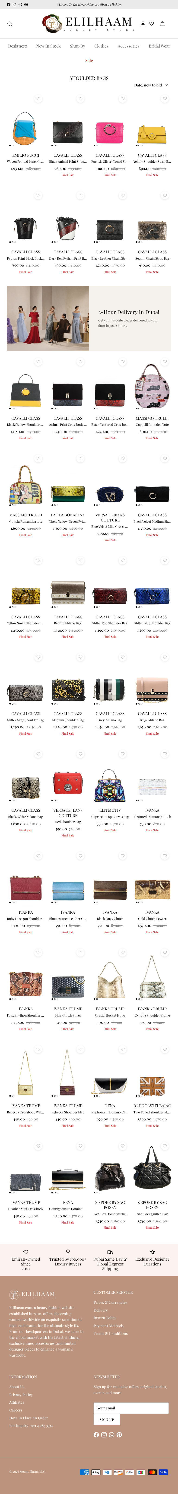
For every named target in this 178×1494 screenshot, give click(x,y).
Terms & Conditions (111, 1333)
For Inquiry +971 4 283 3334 (31, 1425)
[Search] (10, 24)
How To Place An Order (28, 1417)
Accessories (129, 46)
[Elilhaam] (87, 24)
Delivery (101, 1310)
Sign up (107, 1419)
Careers (15, 1410)
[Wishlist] (151, 24)
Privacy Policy (21, 1394)
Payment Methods (109, 1325)
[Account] (142, 24)
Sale (89, 60)
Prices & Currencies (110, 1302)
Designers (17, 46)
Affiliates (16, 1402)
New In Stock (48, 46)
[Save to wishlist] (38, 99)
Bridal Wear (159, 46)
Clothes (101, 46)
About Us (16, 1386)
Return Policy (105, 1317)
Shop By (77, 46)
